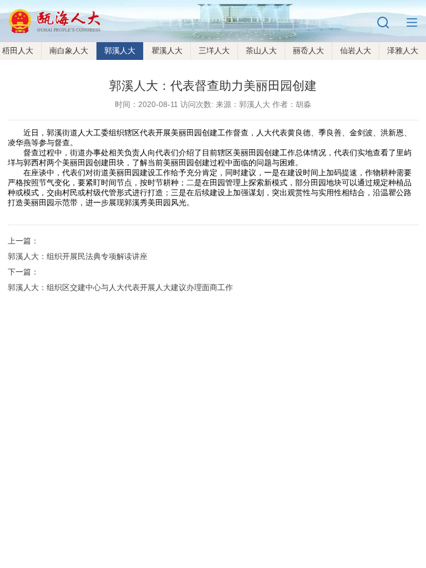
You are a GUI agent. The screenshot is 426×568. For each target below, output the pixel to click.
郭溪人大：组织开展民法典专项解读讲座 (78, 256)
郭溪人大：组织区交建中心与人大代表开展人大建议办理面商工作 (120, 287)
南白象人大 (68, 50)
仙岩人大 (355, 50)
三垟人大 (214, 50)
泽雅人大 (402, 50)
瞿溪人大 (166, 50)
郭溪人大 (119, 50)
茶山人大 (261, 50)
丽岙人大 (308, 50)
